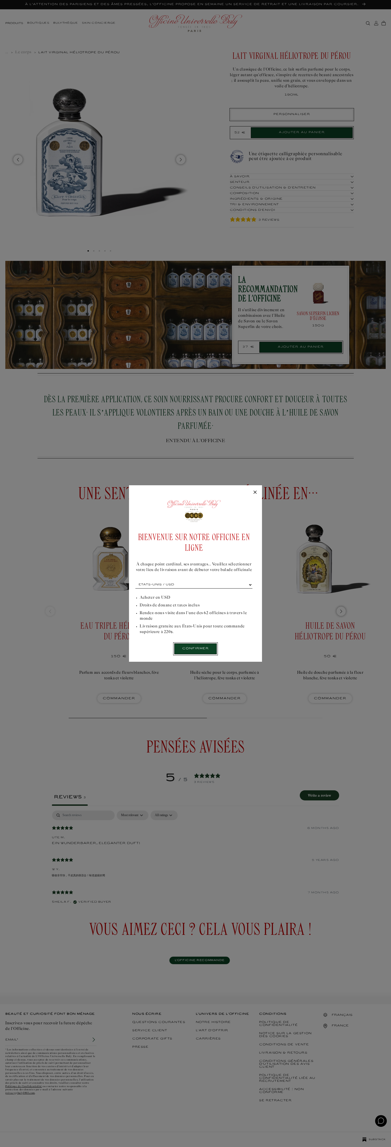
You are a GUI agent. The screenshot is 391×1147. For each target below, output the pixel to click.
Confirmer (195, 648)
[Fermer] (255, 492)
